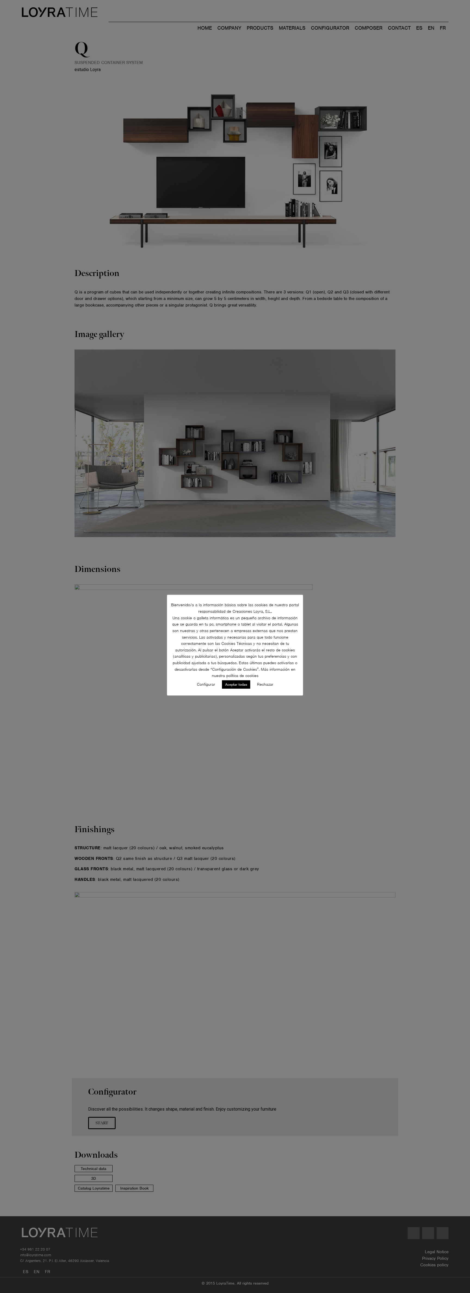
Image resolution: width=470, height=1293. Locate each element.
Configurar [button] (206, 684)
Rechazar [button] (265, 684)
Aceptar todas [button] (236, 684)
